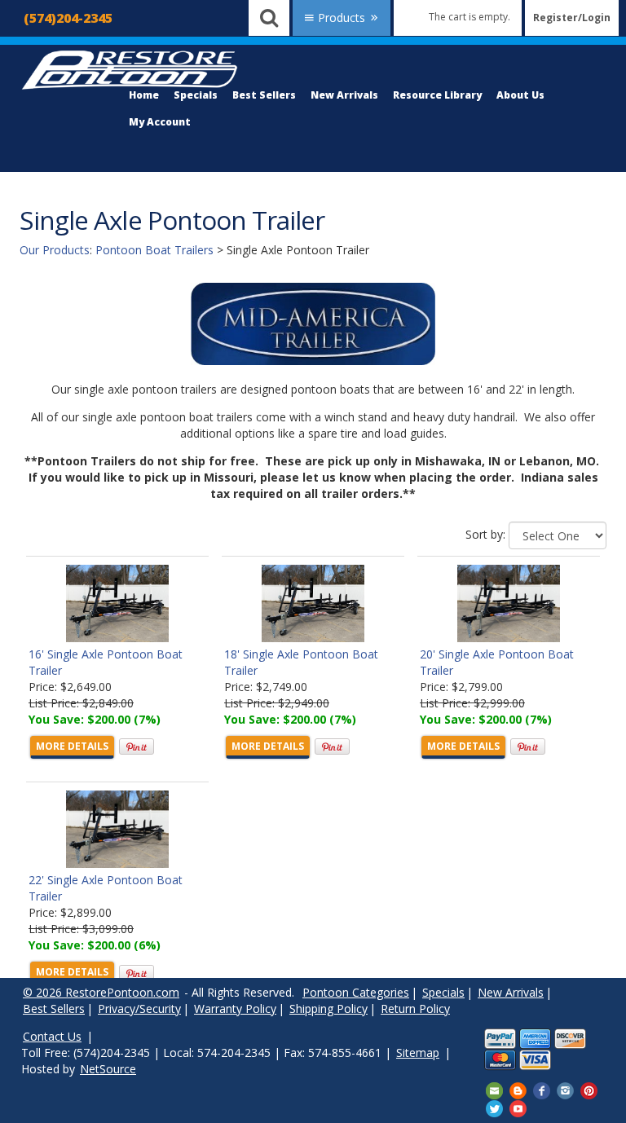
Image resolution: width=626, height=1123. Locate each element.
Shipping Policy (328, 1008)
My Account (160, 122)
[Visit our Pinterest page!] (589, 1090)
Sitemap (417, 1052)
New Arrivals (344, 95)
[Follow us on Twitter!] (494, 1107)
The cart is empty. (469, 17)
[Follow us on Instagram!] (565, 1090)
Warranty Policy (235, 1008)
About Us (520, 95)
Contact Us (52, 1036)
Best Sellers (264, 95)
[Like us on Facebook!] (541, 1090)
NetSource (108, 1069)
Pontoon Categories (355, 992)
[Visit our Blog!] (518, 1090)
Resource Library (437, 95)
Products (341, 17)
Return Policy (415, 1008)
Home (144, 95)
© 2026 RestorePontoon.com (101, 992)
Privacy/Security (139, 1008)
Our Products (55, 250)
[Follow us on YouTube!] (518, 1107)
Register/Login (572, 17)
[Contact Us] (494, 1090)
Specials (196, 95)
